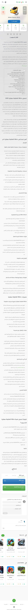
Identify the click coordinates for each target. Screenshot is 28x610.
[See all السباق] (2, 535)
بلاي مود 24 (24, 65)
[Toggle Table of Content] (23, 70)
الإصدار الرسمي (20, 367)
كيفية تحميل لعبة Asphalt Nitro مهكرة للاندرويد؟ (14, 92)
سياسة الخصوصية (13, 604)
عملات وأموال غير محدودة (19, 88)
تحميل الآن (14, 21)
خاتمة (23, 93)
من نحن (21, 604)
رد (3, 528)
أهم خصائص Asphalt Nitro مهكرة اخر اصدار (15, 74)
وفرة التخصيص (21, 78)
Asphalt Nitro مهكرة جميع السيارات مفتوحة (16, 86)
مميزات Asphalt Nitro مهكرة (18, 85)
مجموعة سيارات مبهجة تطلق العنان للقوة (16, 75)
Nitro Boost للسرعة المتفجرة (19, 79)
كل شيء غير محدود (20, 89)
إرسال (5, 513)
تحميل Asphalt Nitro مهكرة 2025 (17, 72)
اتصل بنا (5, 604)
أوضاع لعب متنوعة (20, 82)
